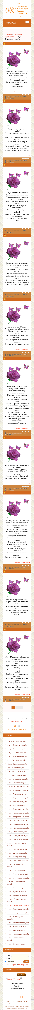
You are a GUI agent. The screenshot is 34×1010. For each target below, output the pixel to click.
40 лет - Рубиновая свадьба (17, 895)
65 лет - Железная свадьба (16, 944)
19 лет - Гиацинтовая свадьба (18, 813)
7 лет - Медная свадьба (15, 767)
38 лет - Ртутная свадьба (16, 888)
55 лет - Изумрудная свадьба (18, 934)
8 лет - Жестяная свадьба (16, 771)
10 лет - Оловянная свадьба (17, 779)
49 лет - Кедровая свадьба (16, 926)
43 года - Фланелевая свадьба (14, 96)
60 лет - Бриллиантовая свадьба (15, 938)
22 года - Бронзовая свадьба (17, 824)
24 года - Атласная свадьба (17, 831)
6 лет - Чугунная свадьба (16, 760)
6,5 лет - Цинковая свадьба (17, 764)
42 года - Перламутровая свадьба (16, 900)
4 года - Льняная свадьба (16, 752)
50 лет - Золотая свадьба (16, 930)
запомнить (11, 961)
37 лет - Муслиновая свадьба (18, 878)
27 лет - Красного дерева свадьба (16, 844)
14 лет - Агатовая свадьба (16, 794)
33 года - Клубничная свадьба (15, 865)
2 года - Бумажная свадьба (17, 745)
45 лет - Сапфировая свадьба (18, 909)
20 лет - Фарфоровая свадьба (18, 816)
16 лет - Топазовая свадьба (17, 801)
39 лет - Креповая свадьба (16, 891)
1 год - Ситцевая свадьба (16, 741)
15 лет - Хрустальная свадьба (18, 798)
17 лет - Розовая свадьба (16, 805)
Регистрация (14, 721)
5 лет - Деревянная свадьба (17, 756)
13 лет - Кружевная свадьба (17, 790)
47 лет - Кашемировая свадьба (15, 917)
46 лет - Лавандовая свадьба (17, 913)
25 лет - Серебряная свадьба (17, 835)
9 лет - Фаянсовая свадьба (16, 775)
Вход (22, 721)
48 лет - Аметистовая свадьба (18, 922)
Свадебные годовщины (13, 35)
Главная (8, 34)
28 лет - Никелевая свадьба (17, 849)
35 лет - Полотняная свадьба (17, 874)
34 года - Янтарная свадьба (17, 870)
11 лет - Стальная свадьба (16, 782)
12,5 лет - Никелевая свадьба (18, 786)
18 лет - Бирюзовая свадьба (17, 809)
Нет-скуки (22, 4)
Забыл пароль (11, 964)
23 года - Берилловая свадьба (18, 828)
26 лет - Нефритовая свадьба (17, 839)
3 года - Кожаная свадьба (16, 749)
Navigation (10, 23)
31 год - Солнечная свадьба (17, 860)
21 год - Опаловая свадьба (17, 820)
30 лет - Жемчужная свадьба (17, 856)
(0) (7, 98)
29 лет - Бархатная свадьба (17, 853)
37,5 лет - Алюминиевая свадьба (16, 882)
